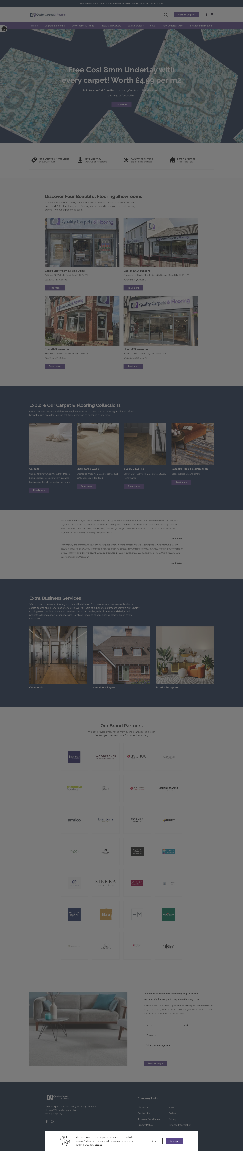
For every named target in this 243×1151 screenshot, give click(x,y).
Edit (154, 1141)
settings (97, 1145)
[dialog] (121, 575)
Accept (174, 1141)
